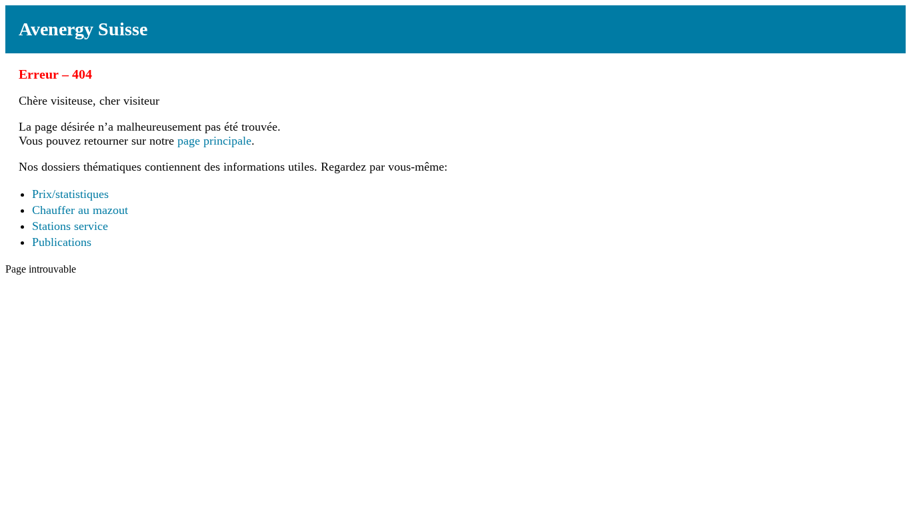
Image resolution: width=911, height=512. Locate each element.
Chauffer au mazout (80, 210)
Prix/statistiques (70, 194)
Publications (61, 242)
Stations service (70, 226)
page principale (214, 140)
